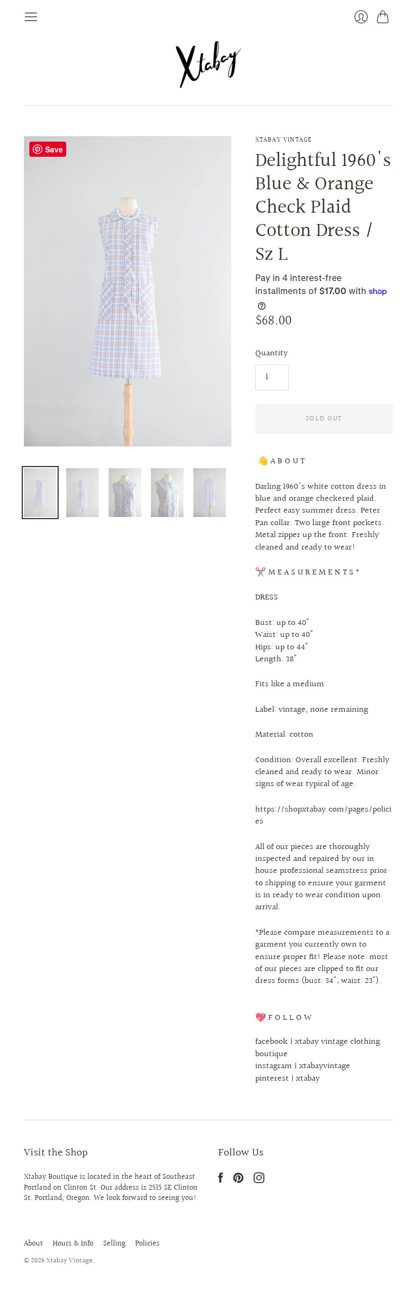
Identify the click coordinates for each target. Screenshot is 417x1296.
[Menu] (31, 16)
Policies (147, 1244)
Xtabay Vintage (283, 140)
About (33, 1244)
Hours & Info (73, 1244)
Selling (114, 1244)
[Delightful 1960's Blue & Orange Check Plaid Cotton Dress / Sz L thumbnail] (40, 492)
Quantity (271, 354)
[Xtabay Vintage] (208, 64)
